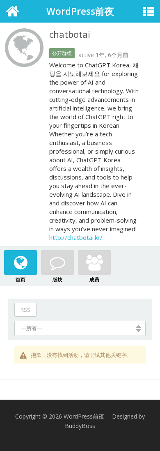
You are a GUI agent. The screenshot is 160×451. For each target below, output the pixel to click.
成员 (94, 279)
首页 (20, 279)
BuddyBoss (80, 426)
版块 (57, 279)
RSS (25, 309)
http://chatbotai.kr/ (76, 237)
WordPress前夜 (80, 11)
